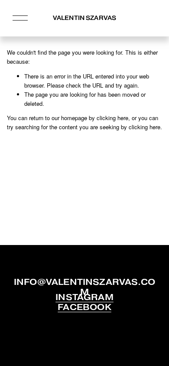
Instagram (84, 297)
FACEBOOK (84, 307)
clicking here (112, 118)
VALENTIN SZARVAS (84, 18)
